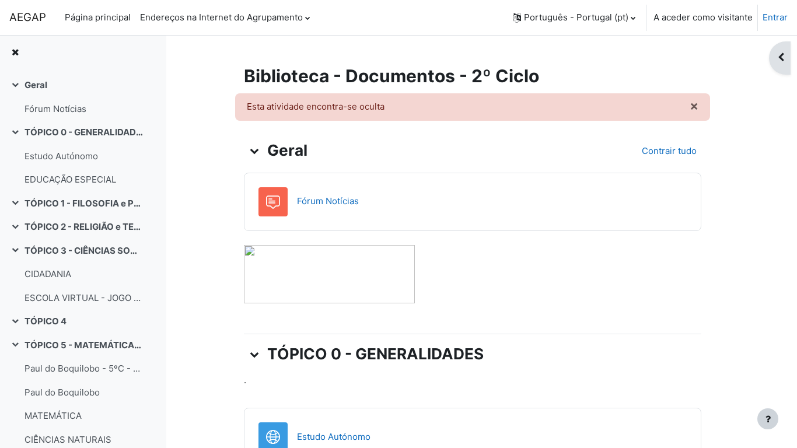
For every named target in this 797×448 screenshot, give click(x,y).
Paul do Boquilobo (62, 392)
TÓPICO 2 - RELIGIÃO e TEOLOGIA (84, 226)
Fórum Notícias (55, 108)
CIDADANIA (48, 273)
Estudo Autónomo (61, 156)
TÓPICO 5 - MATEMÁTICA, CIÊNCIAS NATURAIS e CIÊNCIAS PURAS (84, 345)
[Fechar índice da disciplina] (15, 53)
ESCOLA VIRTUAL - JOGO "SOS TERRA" (84, 297)
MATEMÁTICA (53, 415)
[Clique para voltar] (329, 273)
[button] (574, 17)
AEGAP (27, 17)
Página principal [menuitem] (98, 17)
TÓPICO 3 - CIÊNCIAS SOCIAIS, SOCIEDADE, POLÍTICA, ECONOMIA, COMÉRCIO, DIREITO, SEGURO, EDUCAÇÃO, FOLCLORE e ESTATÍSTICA (84, 250)
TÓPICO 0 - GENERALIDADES (84, 132)
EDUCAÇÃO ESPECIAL (70, 179)
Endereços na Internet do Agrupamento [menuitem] (221, 17)
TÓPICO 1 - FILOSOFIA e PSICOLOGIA (84, 203)
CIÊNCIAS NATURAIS (68, 439)
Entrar (775, 17)
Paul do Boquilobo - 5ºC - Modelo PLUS (84, 368)
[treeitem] (83, 97)
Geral (36, 84)
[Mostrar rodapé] (767, 418)
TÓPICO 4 (46, 321)
